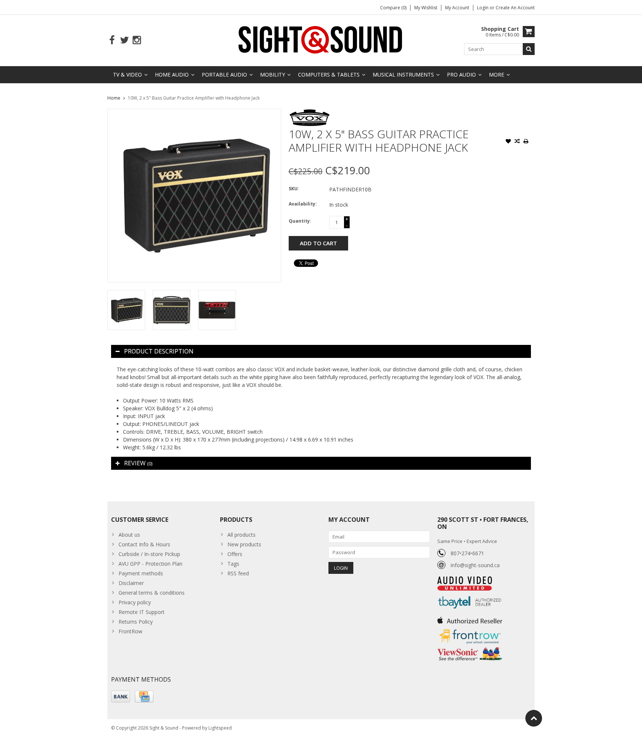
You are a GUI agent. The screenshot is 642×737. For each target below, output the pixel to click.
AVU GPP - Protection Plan (150, 563)
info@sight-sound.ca (475, 565)
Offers (234, 553)
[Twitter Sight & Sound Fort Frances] (124, 40)
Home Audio (172, 74)
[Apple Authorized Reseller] (469, 618)
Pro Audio (461, 74)
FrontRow (130, 631)
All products (241, 534)
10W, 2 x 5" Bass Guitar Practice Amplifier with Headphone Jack (194, 98)
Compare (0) (393, 7)
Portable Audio (224, 74)
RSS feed (238, 573)
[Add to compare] (517, 142)
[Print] (526, 142)
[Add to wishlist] (508, 142)
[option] (126, 310)
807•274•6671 (467, 553)
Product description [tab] (159, 351)
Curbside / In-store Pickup (149, 553)
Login (483, 7)
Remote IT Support (142, 611)
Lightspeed (220, 728)
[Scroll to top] (533, 718)
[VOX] (310, 112)
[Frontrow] (469, 629)
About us (129, 534)
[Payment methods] (120, 696)
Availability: (303, 204)
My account (457, 7)
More (496, 74)
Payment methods (141, 573)
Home (113, 98)
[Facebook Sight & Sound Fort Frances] (112, 40)
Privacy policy (135, 602)
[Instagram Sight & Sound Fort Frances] (136, 40)
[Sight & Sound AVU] (321, 39)
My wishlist (425, 7)
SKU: (294, 188)
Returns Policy (136, 621)
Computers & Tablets (329, 74)
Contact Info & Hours (144, 544)
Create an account (515, 7)
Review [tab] (138, 463)
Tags (233, 563)
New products (244, 544)
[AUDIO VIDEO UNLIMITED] (464, 580)
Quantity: (300, 221)
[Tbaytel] (469, 594)
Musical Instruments (403, 74)
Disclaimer (131, 582)
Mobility (272, 74)
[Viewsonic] (469, 648)
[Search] (529, 49)
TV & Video (127, 74)
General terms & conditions (152, 592)
